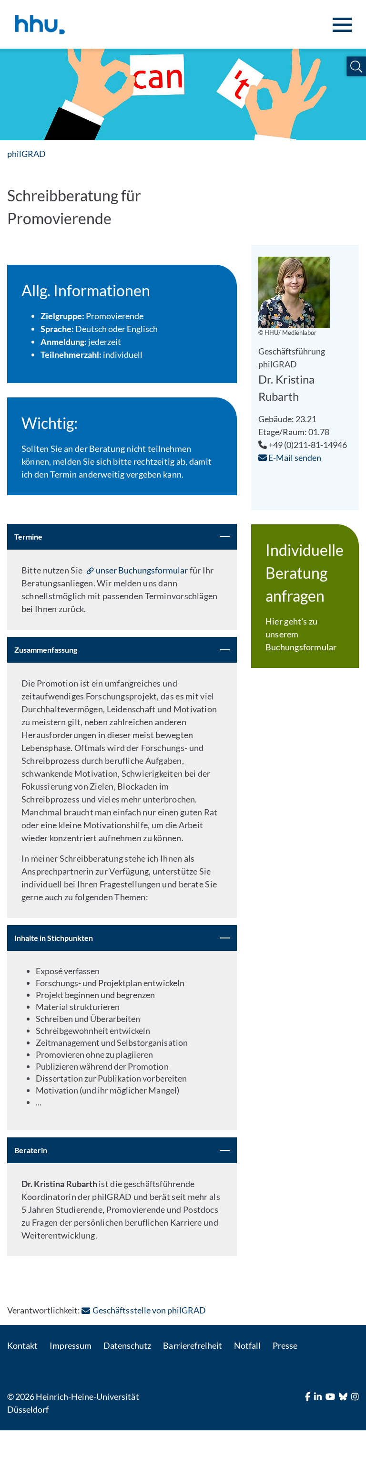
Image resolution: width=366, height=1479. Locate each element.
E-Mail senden (294, 457)
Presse (285, 1345)
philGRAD (26, 153)
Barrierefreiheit (192, 1345)
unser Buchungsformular (142, 570)
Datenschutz (127, 1345)
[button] (356, 66)
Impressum (71, 1345)
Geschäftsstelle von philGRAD (148, 1310)
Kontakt (22, 1345)
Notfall (247, 1345)
